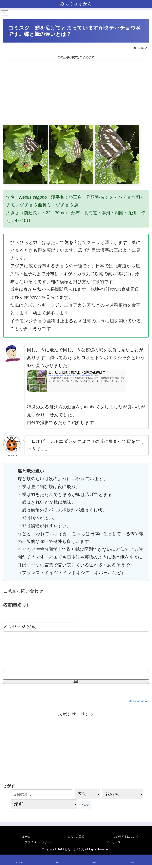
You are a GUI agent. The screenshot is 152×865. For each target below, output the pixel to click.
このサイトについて (125, 836)
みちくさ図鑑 (76, 836)
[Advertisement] (76, 92)
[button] (141, 675)
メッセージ (20, 626)
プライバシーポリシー (39, 842)
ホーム (26, 836)
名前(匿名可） (17, 604)
